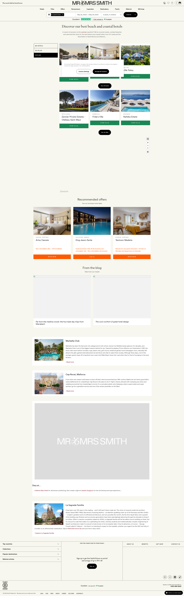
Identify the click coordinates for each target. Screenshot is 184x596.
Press (51, 593)
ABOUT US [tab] (130, 544)
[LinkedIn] (175, 577)
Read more (70, 362)
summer (84, 32)
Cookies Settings (84, 71)
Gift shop (141, 9)
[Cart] (172, 3)
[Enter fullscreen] (147, 138)
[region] (104, 165)
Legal (41, 593)
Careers (64, 593)
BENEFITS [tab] (145, 544)
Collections (7, 549)
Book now (52, 256)
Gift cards (71, 593)
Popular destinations (10, 554)
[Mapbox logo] (64, 191)
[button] (164, 3)
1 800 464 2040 (175, 586)
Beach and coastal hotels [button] (53, 14)
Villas (52, 9)
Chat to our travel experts (174, 593)
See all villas (104, 132)
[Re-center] (147, 151)
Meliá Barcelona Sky (75, 528)
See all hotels (105, 86)
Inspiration (90, 9)
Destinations (104, 9)
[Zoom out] (147, 145)
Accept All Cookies (101, 71)
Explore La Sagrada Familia (44, 533)
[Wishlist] (168, 3)
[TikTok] (180, 577)
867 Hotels (39, 46)
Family (117, 9)
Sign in (92, 256)
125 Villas (38, 50)
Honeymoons (75, 9)
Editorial (129, 9)
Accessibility (79, 593)
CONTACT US (175, 544)
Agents (58, 593)
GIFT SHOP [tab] (159, 544)
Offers (63, 9)
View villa (74, 126)
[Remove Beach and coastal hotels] (62, 14)
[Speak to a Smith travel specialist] (164, 3)
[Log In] (178, 3)
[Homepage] (92, 3)
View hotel (73, 79)
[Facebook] (170, 577)
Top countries (7, 544)
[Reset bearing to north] (147, 148)
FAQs (47, 593)
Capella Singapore (87, 490)
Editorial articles (8, 559)
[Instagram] (165, 577)
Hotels (42, 9)
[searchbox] (70, 14)
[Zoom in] (147, 142)
